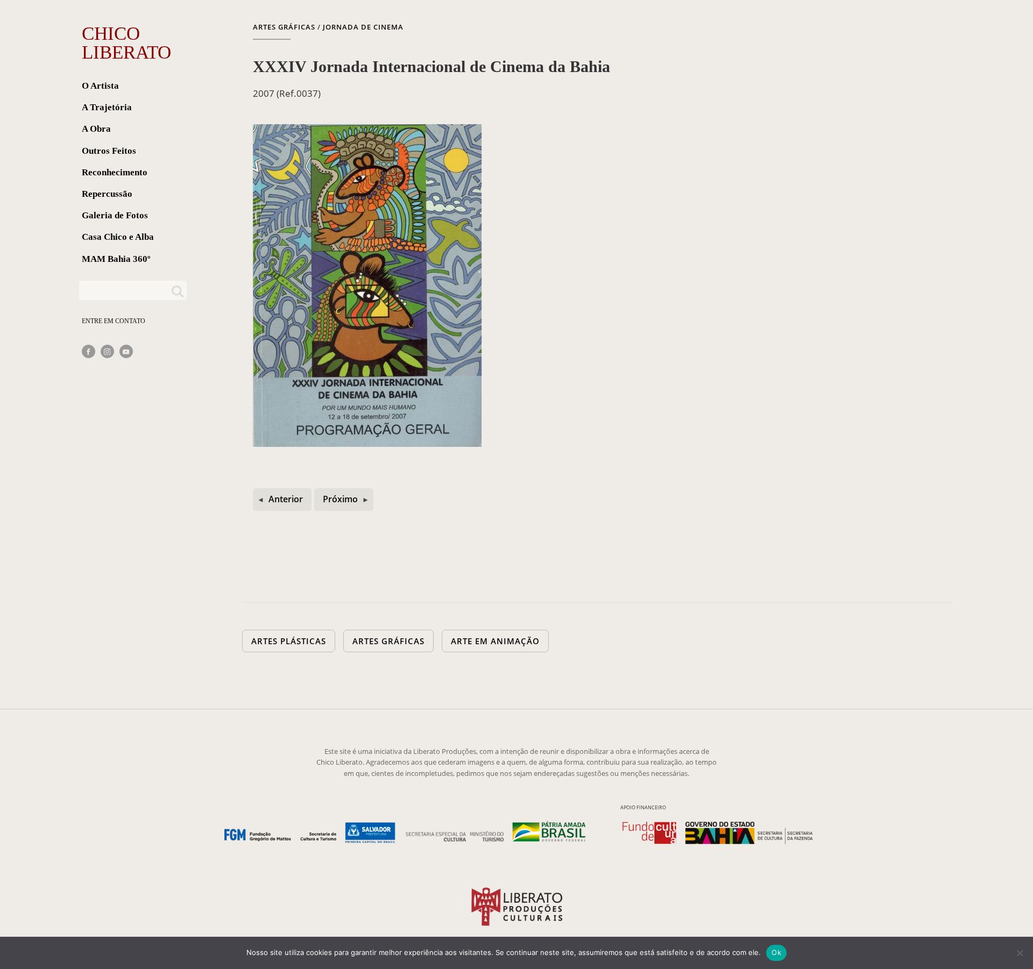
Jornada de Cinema (363, 27)
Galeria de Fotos (115, 215)
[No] (1019, 952)
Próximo (340, 499)
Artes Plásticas (288, 641)
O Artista (100, 86)
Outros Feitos (109, 151)
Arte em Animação (495, 641)
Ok (776, 952)
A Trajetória (107, 107)
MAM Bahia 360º (116, 259)
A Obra (96, 129)
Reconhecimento (114, 172)
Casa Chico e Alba (118, 237)
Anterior (285, 499)
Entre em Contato (113, 321)
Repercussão (107, 194)
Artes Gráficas (284, 27)
